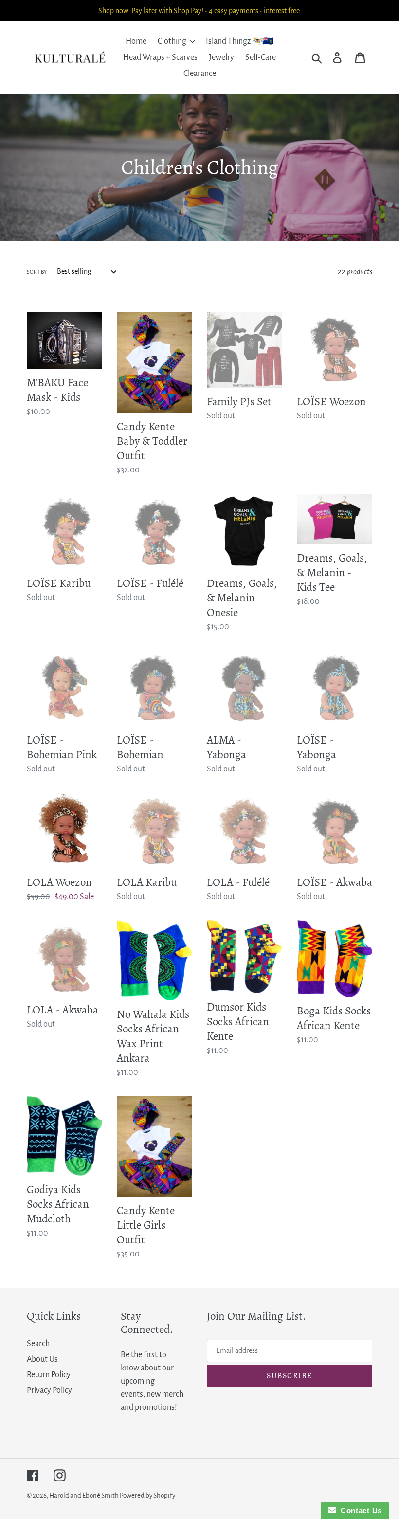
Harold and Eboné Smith (84, 1495)
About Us (42, 1359)
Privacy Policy (49, 1390)
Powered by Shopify (147, 1495)
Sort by (37, 272)
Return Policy (49, 1374)
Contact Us (359, 1510)
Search (38, 1343)
